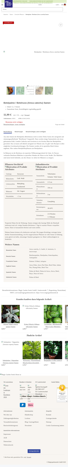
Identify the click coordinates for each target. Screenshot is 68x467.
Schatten (50, 177)
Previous (5, 91)
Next (54, 91)
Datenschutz (7, 441)
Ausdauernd (21, 186)
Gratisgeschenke (51, 418)
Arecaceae (20, 174)
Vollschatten (51, 174)
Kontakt (48, 415)
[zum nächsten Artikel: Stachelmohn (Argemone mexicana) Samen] (62, 14)
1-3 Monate (51, 217)
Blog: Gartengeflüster (32, 422)
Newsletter (28, 425)
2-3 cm (50, 182)
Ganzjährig (51, 201)
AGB (5, 438)
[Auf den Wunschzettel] (61, 25)
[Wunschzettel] (49, 5)
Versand (26, 115)
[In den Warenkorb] (5, 20)
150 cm (50, 188)
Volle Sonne (58, 177)
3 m (49, 194)
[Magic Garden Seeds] (9, 5)
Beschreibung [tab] (8, 132)
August (22, 191)
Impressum (7, 434)
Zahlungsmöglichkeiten (11, 418)
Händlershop (29, 415)
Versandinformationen (11, 422)
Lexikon (27, 418)
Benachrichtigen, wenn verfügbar (14, 124)
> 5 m (19, 196)
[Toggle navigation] (2, 4)
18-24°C (50, 208)
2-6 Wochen (51, 214)
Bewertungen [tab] (19, 132)
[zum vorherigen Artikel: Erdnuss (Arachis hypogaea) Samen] (59, 14)
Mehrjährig (20, 183)
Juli (18, 191)
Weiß (22, 178)
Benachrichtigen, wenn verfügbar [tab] (36, 132)
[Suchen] (65, 9)
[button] (45, 5)
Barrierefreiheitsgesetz (11, 425)
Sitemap (48, 422)
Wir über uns (8, 415)
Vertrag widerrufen (34, 451)
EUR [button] (38, 4)
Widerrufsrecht (8, 445)
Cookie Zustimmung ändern (55, 425)
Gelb (18, 178)
